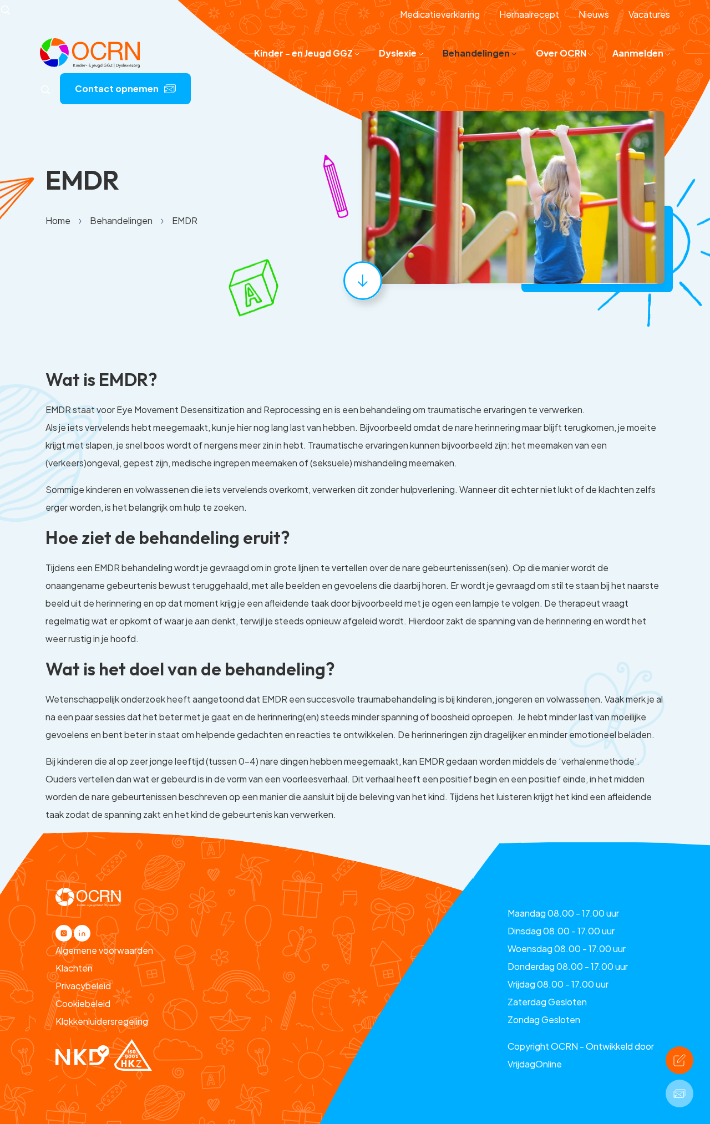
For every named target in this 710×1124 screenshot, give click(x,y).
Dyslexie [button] (398, 53)
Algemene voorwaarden (104, 950)
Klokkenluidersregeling (101, 1021)
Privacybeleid (83, 985)
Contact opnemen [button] (117, 88)
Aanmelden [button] (638, 53)
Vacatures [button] (649, 14)
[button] (90, 52)
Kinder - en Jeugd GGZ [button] (304, 53)
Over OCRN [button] (562, 53)
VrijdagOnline (535, 1064)
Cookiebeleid (82, 1003)
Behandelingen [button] (477, 53)
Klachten (74, 968)
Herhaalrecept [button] (529, 14)
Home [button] (57, 220)
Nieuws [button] (594, 14)
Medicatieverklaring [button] (440, 14)
